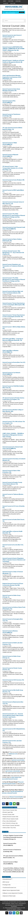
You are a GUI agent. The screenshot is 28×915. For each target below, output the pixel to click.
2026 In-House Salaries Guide (10, 818)
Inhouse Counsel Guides (16, 796)
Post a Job (12, 3)
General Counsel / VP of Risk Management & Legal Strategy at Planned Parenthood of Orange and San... (14, 215)
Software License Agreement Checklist (12, 893)
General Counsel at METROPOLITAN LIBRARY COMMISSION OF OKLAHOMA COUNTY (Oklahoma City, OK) (13, 48)
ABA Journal (6, 882)
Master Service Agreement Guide (11, 890)
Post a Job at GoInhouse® (9, 821)
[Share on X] (7, 803)
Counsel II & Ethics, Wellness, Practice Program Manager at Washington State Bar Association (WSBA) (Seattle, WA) (13, 869)
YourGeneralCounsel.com (9, 887)
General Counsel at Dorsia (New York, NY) (14, 362)
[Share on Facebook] (3, 803)
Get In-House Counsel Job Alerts (11, 825)
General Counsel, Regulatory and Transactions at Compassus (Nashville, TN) (13, 266)
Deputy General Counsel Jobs (10, 816)
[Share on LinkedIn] (10, 803)
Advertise (5, 3)
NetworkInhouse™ (7, 879)
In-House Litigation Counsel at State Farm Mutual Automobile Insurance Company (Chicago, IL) (13, 837)
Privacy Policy (14, 903)
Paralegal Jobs (6, 884)
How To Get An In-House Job (10, 823)
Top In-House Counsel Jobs (10, 810)
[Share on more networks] (21, 912)
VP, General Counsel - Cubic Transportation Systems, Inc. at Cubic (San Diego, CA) (13, 168)
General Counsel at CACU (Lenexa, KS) (13, 680)
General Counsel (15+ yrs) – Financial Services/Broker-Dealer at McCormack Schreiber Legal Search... (13, 715)
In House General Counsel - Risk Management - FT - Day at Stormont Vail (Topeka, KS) (13, 252)
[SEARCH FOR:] (14, 20)
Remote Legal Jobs (8, 812)
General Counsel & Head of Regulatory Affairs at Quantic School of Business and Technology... (14, 560)
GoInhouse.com (13, 753)
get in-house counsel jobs (13, 771)
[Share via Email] (14, 803)
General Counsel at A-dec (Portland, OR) (13, 180)
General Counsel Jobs (8, 814)
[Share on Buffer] (17, 803)
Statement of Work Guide (9, 896)
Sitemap (19, 909)
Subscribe (18, 1)
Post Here (10, 1)
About (4, 1)
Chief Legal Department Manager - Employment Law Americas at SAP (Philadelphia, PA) (12, 77)
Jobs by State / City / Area (9, 827)
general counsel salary (18, 760)
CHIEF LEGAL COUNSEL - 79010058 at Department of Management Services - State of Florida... (13, 435)
